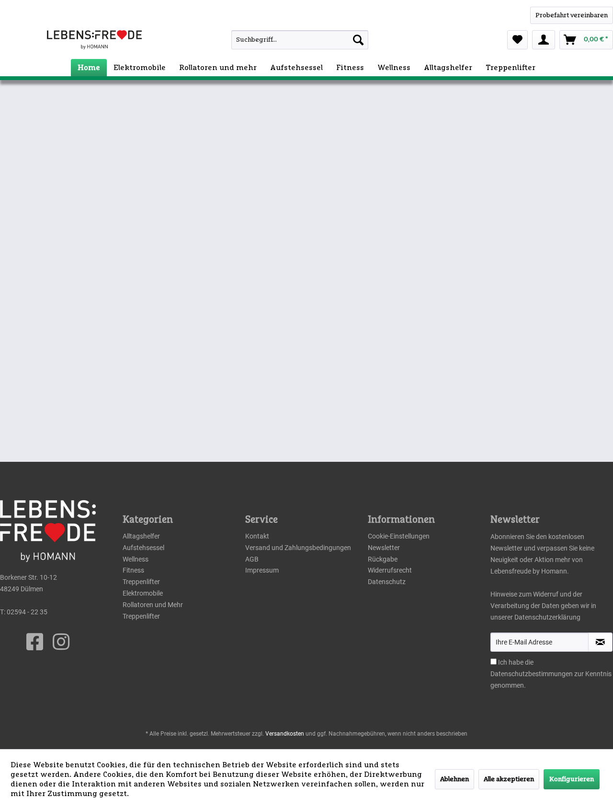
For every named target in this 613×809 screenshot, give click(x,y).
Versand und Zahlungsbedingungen (298, 547)
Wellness (135, 559)
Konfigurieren (571, 779)
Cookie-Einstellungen (399, 536)
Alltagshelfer (141, 536)
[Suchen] (358, 39)
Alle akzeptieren (509, 779)
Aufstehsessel (143, 547)
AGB (252, 559)
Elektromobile (143, 593)
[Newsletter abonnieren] (600, 642)
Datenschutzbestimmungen (531, 674)
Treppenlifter (141, 582)
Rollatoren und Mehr (153, 605)
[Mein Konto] (543, 39)
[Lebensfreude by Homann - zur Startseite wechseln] (94, 39)
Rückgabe (382, 559)
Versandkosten (284, 733)
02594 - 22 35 (27, 612)
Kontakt (257, 536)
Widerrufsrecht (390, 570)
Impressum (262, 570)
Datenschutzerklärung (547, 617)
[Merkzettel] (517, 39)
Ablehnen (454, 779)
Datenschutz (387, 582)
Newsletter (384, 547)
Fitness (133, 570)
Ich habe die (516, 662)
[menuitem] (282, 39)
